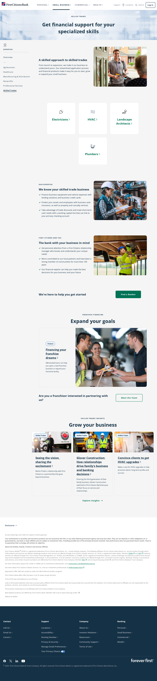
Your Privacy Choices (51, 651)
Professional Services (13, 86)
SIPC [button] (141, 553)
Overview (7, 57)
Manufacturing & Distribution (16, 76)
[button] (8, 632)
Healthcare (8, 72)
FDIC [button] (84, 560)
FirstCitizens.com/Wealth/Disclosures (81, 564)
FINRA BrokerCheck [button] (77, 567)
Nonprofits (8, 81)
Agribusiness (9, 67)
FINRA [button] (131, 553)
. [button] (117, 666)
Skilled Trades (10, 90)
